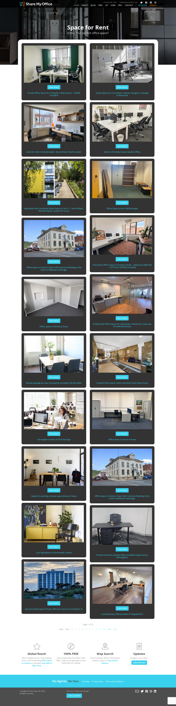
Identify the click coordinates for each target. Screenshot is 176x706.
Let (106, 5)
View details (54, 87)
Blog (93, 5)
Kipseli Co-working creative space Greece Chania (53, 496)
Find (100, 5)
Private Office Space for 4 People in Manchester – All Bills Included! (54, 94)
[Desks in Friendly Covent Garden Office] (122, 122)
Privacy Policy (97, 681)
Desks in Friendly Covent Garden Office (122, 151)
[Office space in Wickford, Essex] (54, 296)
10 (104, 629)
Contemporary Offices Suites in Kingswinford (122, 614)
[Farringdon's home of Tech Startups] (54, 409)
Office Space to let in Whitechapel (122, 208)
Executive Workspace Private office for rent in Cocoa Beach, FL (54, 609)
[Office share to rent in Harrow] (122, 409)
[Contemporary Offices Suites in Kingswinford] (122, 584)
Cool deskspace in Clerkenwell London (54, 552)
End (115, 629)
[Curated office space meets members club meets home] (122, 353)
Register (142, 5)
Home (76, 5)
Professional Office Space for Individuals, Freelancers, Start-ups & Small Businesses (122, 325)
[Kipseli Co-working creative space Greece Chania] (54, 466)
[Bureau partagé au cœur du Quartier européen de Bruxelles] (54, 353)
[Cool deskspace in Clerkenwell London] (54, 522)
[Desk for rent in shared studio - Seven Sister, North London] (54, 122)
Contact (129, 5)
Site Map (85, 681)
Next (109, 629)
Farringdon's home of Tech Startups (54, 439)
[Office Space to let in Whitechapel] (122, 178)
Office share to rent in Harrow (122, 439)
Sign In (152, 5)
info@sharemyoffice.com (128, 2)
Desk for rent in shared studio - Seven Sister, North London (54, 151)
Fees (120, 5)
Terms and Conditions (115, 681)
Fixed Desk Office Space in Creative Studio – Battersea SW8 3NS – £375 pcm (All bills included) (122, 266)
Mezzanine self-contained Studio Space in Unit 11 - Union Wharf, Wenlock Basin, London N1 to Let (53, 209)
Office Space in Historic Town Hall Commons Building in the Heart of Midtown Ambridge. (53, 268)
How (113, 5)
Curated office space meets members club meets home (122, 383)
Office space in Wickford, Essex (54, 326)
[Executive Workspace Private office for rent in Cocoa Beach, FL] (54, 579)
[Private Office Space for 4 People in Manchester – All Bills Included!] (54, 63)
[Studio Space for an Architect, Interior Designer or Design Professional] (122, 63)
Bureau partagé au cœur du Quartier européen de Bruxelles (54, 383)
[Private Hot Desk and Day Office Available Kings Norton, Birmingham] (122, 525)
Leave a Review (74, 695)
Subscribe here (139, 662)
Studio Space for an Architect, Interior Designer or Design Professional (122, 94)
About (85, 5)
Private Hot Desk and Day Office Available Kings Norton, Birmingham (122, 556)
